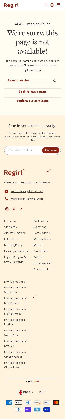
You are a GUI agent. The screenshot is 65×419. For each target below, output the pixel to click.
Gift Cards (10, 227)
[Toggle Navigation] (58, 4)
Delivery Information (16, 251)
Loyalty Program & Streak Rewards (15, 259)
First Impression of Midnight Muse (15, 311)
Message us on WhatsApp (27, 199)
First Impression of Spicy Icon (15, 290)
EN (41, 392)
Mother (38, 245)
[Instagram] (7, 208)
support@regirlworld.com (27, 191)
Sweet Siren (41, 251)
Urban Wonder (43, 263)
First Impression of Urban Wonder (15, 354)
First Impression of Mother (15, 322)
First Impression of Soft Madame (15, 300)
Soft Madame (42, 233)
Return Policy (12, 239)
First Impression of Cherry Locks (15, 365)
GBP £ (26, 392)
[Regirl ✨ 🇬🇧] (12, 5)
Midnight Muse (42, 239)
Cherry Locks (42, 269)
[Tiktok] (21, 208)
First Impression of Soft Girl (15, 343)
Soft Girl (39, 257)
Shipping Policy (13, 245)
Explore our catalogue (32, 100)
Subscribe (51, 150)
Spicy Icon (40, 227)
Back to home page (32, 91)
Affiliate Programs (15, 233)
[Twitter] (14, 208)
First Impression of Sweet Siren (15, 333)
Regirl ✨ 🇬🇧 (33, 382)
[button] (46, 5)
